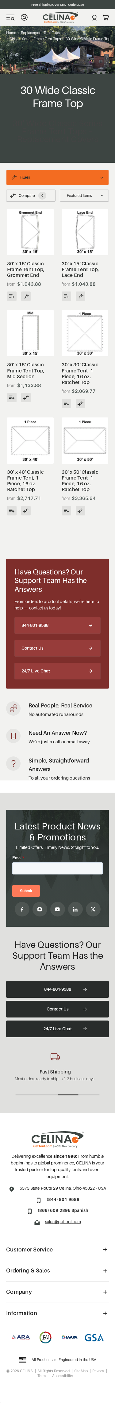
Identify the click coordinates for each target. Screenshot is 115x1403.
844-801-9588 (34, 625)
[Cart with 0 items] (106, 18)
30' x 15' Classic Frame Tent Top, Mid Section (26, 370)
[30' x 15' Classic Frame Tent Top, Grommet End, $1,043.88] (30, 232)
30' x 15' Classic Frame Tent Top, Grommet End (26, 269)
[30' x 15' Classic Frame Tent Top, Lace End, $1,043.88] (85, 232)
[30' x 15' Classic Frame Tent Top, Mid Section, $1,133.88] (30, 333)
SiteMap (81, 1371)
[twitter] (93, 909)
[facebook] (22, 909)
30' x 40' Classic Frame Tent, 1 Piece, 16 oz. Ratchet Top (25, 481)
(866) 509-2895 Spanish (63, 1210)
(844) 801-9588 (63, 1199)
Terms (42, 1375)
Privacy (98, 1371)
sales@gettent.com (63, 1221)
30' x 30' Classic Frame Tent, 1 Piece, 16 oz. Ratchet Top (80, 373)
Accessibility (62, 1375)
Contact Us (32, 648)
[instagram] (40, 909)
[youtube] (57, 909)
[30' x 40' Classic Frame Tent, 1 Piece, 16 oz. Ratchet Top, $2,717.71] (30, 440)
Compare (31, 195)
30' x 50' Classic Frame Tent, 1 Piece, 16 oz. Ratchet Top (80, 481)
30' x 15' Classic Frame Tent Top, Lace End (80, 269)
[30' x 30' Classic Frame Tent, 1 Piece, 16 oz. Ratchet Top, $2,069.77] (85, 333)
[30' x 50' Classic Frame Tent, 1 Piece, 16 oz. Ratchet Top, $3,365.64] (85, 440)
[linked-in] (75, 909)
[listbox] (84, 196)
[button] (57, 177)
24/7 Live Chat (35, 670)
